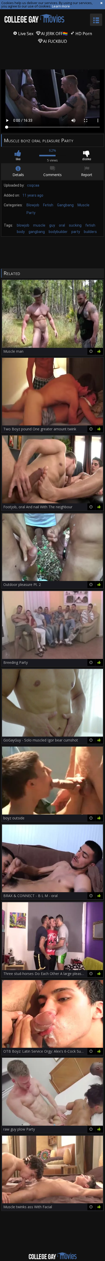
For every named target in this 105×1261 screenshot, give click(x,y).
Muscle (83, 205)
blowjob (23, 225)
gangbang (37, 232)
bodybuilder (58, 232)
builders (90, 232)
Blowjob (33, 205)
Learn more (61, 6)
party (75, 232)
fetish (90, 225)
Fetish (48, 205)
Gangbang (65, 205)
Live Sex (25, 33)
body (21, 232)
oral (62, 225)
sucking (75, 225)
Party (31, 213)
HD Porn (83, 33)
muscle (39, 225)
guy (52, 225)
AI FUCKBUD (54, 41)
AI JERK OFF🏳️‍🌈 (54, 33)
